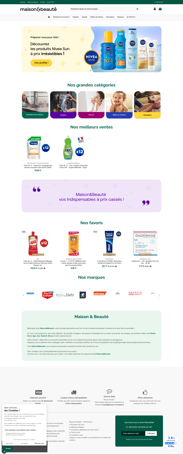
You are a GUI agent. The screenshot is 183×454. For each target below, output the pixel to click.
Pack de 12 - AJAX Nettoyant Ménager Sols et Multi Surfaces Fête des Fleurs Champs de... (38, 263)
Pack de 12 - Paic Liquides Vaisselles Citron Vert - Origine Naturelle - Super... (73, 166)
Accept (8, 448)
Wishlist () (159, 2)
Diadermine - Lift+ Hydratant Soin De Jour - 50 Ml (145, 262)
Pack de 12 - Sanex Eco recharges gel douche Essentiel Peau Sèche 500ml (38, 166)
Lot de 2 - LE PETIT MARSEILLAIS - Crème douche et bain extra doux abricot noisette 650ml (73, 263)
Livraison (23, 2)
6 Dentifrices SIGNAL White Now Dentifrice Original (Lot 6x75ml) (109, 262)
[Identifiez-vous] (155, 9)
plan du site (50, 2)
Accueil (42, 2)
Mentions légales (33, 2)
